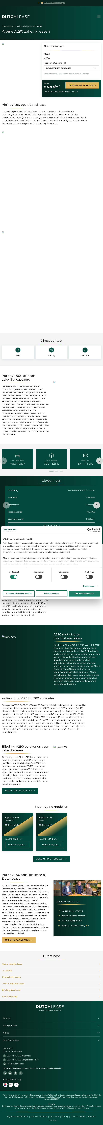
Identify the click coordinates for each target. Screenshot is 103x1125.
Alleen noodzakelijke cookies (19, 594)
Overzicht (52, 1120)
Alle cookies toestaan (84, 594)
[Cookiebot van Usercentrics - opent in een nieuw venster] (89, 530)
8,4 (87, 925)
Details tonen (89, 586)
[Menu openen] (99, 17)
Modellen (92, 1116)
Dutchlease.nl (8, 26)
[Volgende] (99, 460)
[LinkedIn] (4, 1073)
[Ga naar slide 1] (51, 471)
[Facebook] (20, 1073)
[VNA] (16, 1085)
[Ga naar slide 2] (56, 471)
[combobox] (71, 68)
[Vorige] (3, 460)
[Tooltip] (65, 63)
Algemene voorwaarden (17, 1116)
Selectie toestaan (51, 594)
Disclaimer (54, 1116)
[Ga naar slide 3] (61, 471)
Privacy (65, 1116)
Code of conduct (78, 1116)
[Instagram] (15, 1073)
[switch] (38, 577)
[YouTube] (10, 1073)
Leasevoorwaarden (39, 1116)
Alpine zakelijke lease (25, 26)
